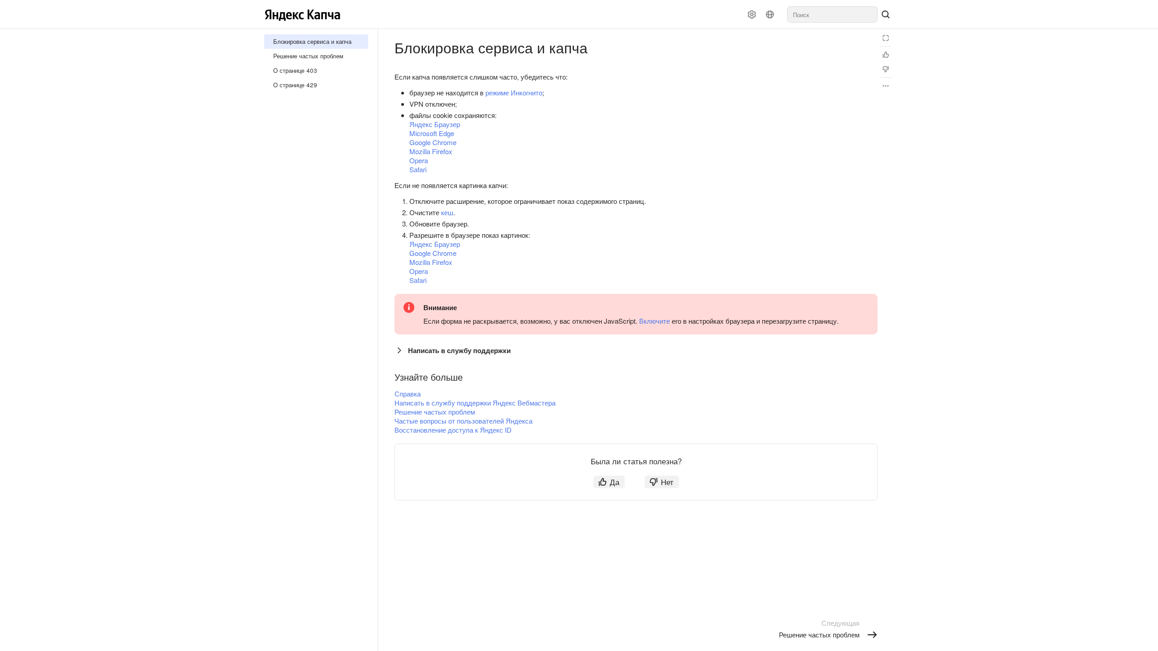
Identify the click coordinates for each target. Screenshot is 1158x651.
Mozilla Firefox (430, 151)
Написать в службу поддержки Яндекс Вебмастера (474, 402)
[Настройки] (752, 14)
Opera (418, 160)
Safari (418, 169)
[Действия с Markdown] (885, 86)
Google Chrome (432, 142)
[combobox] (832, 14)
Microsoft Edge (431, 133)
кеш (447, 212)
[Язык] (770, 14)
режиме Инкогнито (513, 92)
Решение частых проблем (434, 411)
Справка (407, 393)
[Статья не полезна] (885, 69)
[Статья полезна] (885, 54)
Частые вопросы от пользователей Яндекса (463, 420)
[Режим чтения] (885, 38)
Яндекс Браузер (434, 124)
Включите (654, 321)
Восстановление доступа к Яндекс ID (453, 429)
